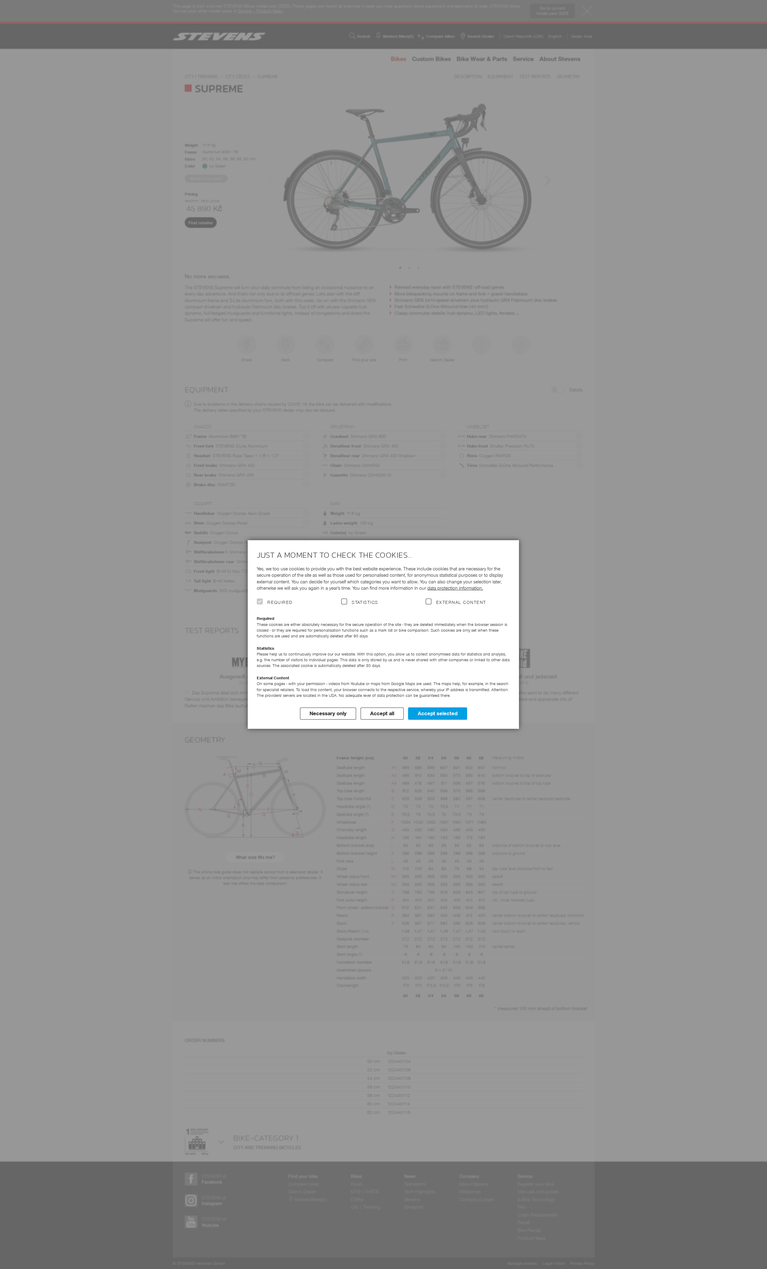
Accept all (382, 713)
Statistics (365, 602)
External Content (461, 602)
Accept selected (437, 713)
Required (280, 602)
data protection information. (455, 588)
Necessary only (328, 713)
